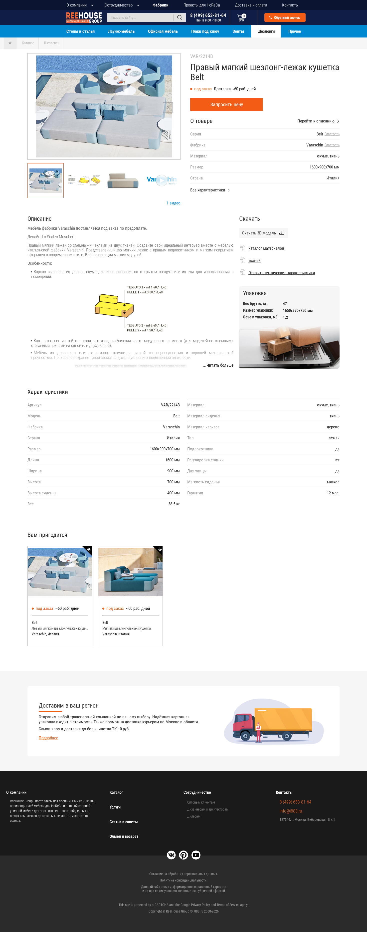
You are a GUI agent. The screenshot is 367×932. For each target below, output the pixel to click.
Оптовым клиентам (201, 802)
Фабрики (161, 4)
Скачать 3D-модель (259, 232)
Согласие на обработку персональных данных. (183, 874)
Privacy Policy (200, 905)
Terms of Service (228, 905)
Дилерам (193, 816)
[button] (168, 107)
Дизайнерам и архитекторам (207, 809)
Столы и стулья (80, 31)
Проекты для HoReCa (202, 4)
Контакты (290, 4)
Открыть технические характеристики (281, 272)
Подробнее (48, 737)
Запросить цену (226, 104)
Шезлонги (266, 31)
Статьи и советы (124, 822)
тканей (254, 260)
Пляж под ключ (205, 31)
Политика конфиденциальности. (183, 880)
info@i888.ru (291, 811)
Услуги (115, 807)
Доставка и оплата (251, 4)
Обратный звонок (286, 17)
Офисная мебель (163, 31)
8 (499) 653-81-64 (208, 17)
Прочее (294, 31)
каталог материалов (266, 248)
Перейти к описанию (316, 120)
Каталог (28, 43)
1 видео (174, 202)
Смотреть (332, 134)
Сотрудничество (119, 4)
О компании (76, 4)
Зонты (238, 31)
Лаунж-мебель (121, 31)
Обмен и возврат (124, 836)
